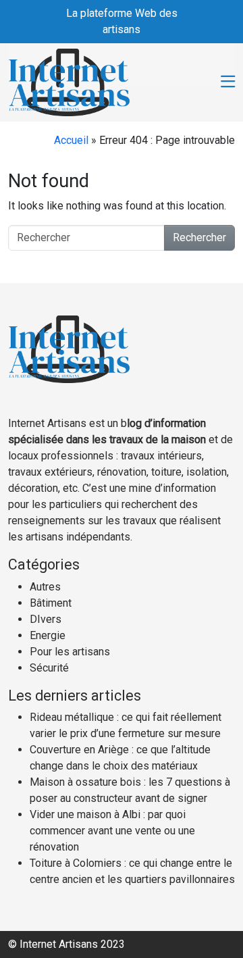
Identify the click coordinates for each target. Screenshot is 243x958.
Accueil (71, 140)
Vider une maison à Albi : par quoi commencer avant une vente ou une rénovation (112, 830)
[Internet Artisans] (69, 81)
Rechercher (199, 237)
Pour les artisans (70, 651)
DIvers (45, 619)
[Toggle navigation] (228, 82)
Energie (47, 635)
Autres (45, 586)
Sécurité (49, 667)
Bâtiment (51, 603)
